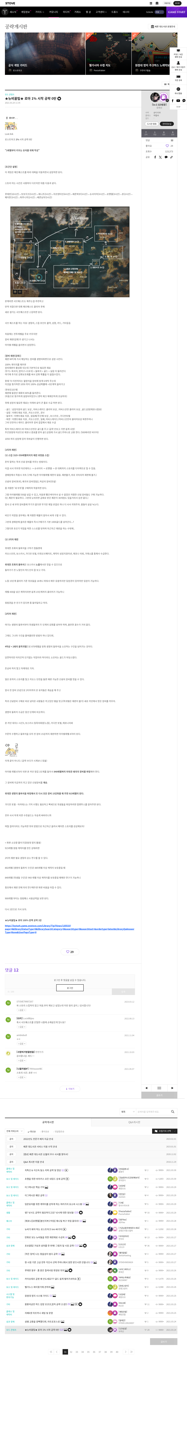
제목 (123, 1111)
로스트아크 (5, 12)
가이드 (38, 12)
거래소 (77, 12)
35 (88, 1351)
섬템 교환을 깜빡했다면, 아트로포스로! (172, 1088)
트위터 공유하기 (160, 157)
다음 (125, 1352)
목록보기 (159, 1088)
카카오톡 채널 (184, 100)
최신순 (33, 1131)
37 (100, 1351)
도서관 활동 (152, 123)
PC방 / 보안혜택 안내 (178, 55)
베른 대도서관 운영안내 (165, 26)
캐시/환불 (178, 93)
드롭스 (114, 12)
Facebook (173, 100)
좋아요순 (45, 1131)
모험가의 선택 (165, 1130)
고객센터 (100, 12)
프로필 (163, 97)
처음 (51, 1352)
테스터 (126, 12)
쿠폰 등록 (178, 80)
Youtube (178, 100)
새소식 (13, 12)
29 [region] (172, 145)
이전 (56, 1352)
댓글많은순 (59, 1131)
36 (94, 1351)
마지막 (131, 1352)
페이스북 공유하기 (155, 157)
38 (105, 1351)
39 (111, 1351)
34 (82, 1351)
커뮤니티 (53, 12)
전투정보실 (166, 123)
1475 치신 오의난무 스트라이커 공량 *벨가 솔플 (146, 1088)
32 (71, 1351)
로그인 (150, 12)
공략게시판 (48, 1122)
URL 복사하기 (171, 157)
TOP (178, 106)
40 (117, 1351)
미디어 (66, 12)
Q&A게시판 (134, 1122)
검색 (173, 1111)
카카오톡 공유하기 (166, 157)
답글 (21, 1010)
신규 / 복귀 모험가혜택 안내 (178, 68)
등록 (123, 991)
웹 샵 (88, 12)
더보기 (71, 1088)
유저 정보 (25, 1001)
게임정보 (25, 12)
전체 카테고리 (12, 1131)
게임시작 (176, 12)
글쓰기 (159, 1095)
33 (77, 1351)
